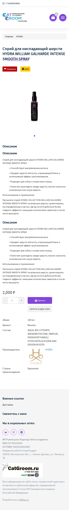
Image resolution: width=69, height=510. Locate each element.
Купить (41, 300)
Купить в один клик (40, 308)
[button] (34, 136)
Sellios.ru (24, 499)
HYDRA (48, 349)
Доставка (8, 404)
